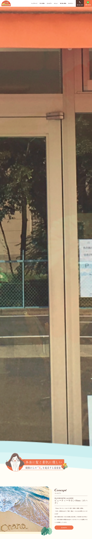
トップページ (34, 3)
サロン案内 (42, 3)
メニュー (56, 3)
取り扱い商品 (63, 3)
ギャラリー (70, 3)
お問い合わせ (88, 4)
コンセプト (49, 3)
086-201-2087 (80, 5)
